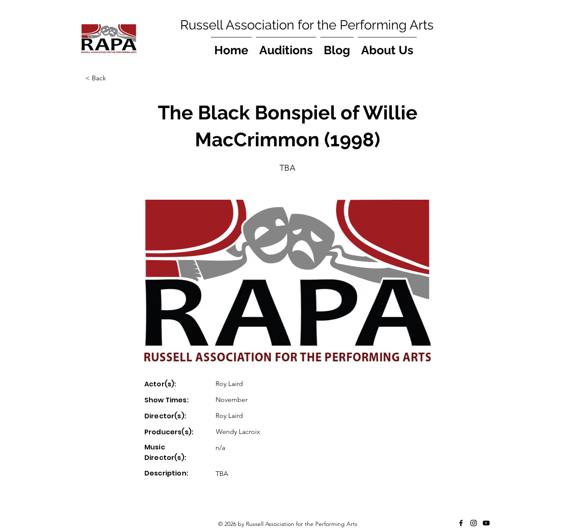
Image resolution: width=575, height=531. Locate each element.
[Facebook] (461, 523)
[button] (113, 78)
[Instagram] (473, 523)
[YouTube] (486, 523)
